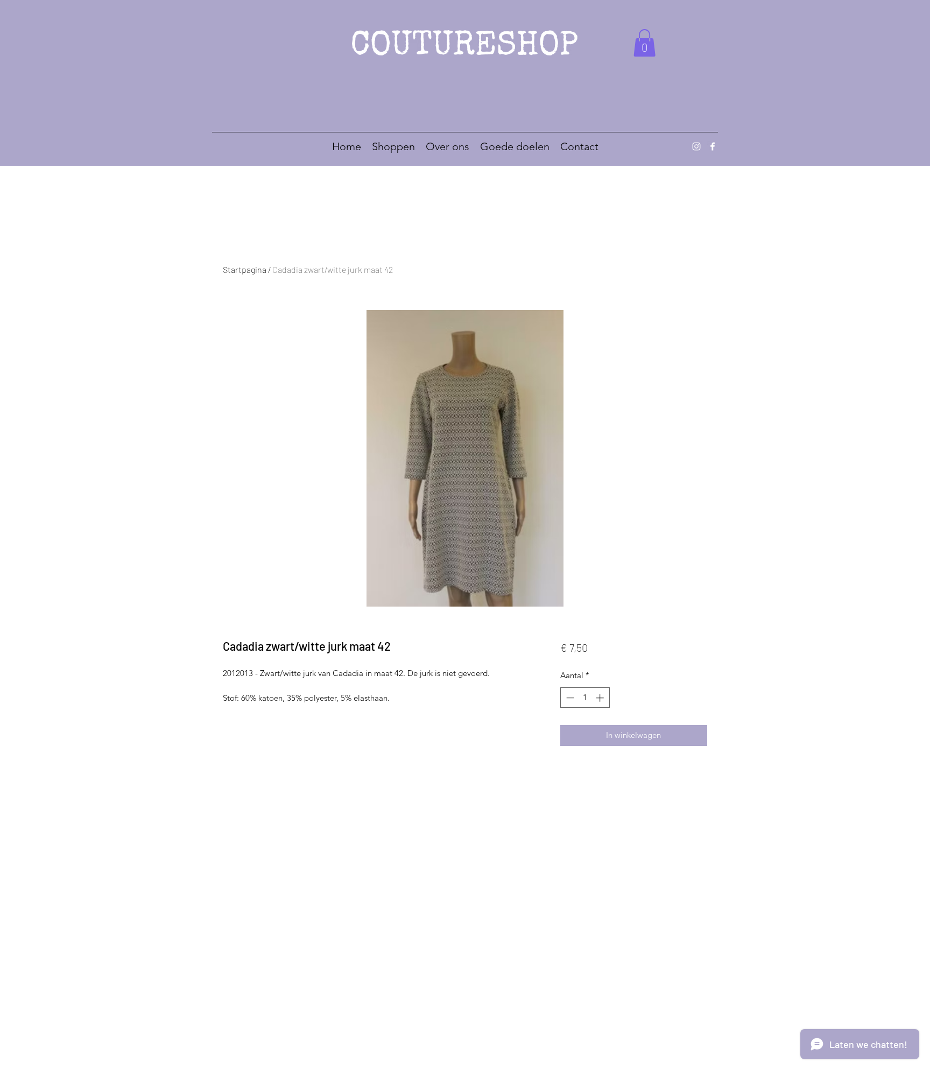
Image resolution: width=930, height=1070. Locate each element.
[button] (644, 43)
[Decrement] (569, 698)
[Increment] (601, 698)
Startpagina (244, 269)
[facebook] (712, 146)
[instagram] (696, 146)
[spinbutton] (585, 698)
